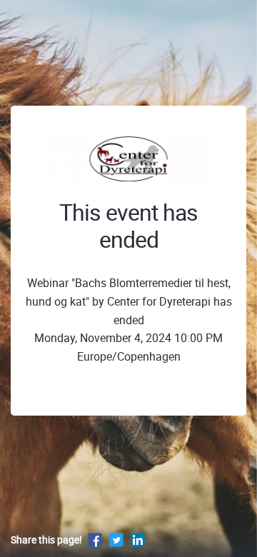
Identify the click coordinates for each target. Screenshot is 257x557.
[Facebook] (95, 539)
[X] (116, 539)
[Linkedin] (138, 539)
